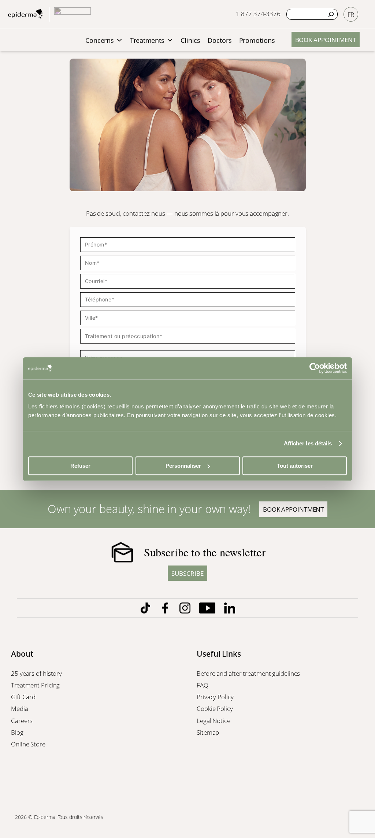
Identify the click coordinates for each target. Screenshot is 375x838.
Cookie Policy (215, 708)
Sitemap (208, 732)
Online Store (29, 743)
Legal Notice (214, 720)
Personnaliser (183, 466)
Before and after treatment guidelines (248, 673)
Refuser (80, 466)
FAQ (202, 685)
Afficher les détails (308, 443)
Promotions (257, 40)
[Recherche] (331, 14)
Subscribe (187, 573)
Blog (18, 732)
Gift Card (24, 696)
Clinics (190, 40)
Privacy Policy (216, 696)
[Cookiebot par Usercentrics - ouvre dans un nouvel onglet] (315, 368)
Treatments (147, 40)
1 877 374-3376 (258, 13)
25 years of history (36, 673)
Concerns (99, 40)
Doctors (219, 40)
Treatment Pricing (36, 685)
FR (351, 14)
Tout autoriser (295, 466)
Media (20, 708)
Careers (22, 720)
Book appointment (325, 39)
